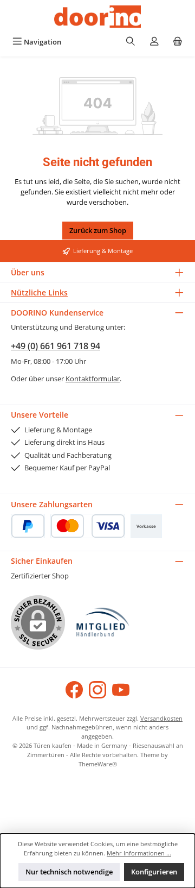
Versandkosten (161, 718)
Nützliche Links (39, 292)
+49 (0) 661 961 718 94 (55, 346)
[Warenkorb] (178, 42)
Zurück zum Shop (97, 230)
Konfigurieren (154, 872)
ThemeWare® (98, 764)
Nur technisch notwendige (69, 872)
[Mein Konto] (154, 42)
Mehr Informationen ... (139, 853)
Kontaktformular (93, 378)
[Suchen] (130, 42)
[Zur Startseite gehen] (97, 16)
